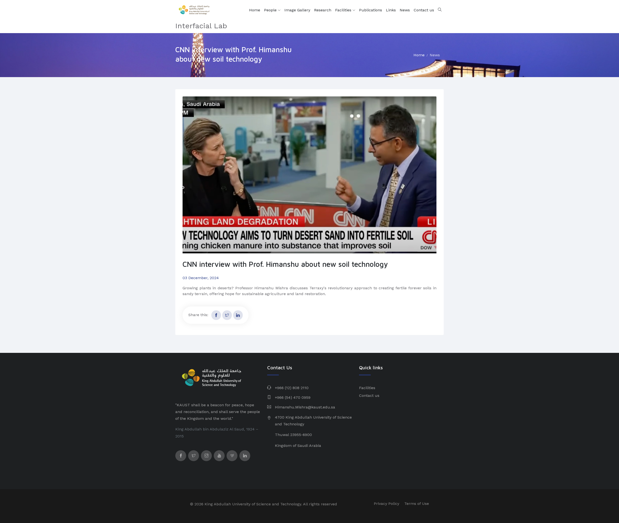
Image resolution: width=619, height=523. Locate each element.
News (405, 10)
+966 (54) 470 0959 (292, 397)
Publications (370, 10)
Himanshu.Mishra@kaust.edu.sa (305, 407)
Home (254, 10)
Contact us (424, 10)
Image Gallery (297, 10)
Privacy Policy (386, 503)
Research (322, 10)
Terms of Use (416, 503)
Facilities (344, 10)
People (271, 10)
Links (391, 10)
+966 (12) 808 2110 (292, 387)
